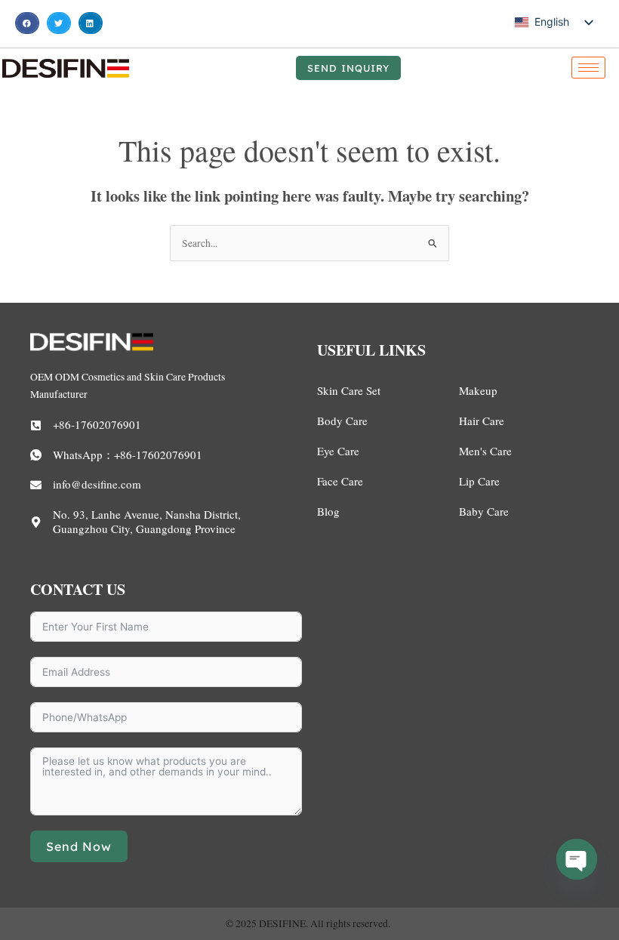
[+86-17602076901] (36, 425)
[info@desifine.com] (36, 485)
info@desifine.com (97, 484)
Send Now (79, 846)
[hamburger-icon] (588, 68)
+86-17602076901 (97, 424)
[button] (27, 23)
